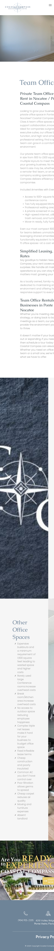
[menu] (50, 5)
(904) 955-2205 (26, 920)
